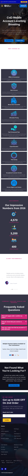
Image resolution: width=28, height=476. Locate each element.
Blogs (3, 462)
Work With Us (17, 460)
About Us (8, 460)
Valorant (3, 433)
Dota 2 (3, 429)
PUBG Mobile (4, 452)
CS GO (3, 447)
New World (4, 454)
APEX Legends (5, 431)
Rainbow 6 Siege (18, 444)
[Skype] (2, 469)
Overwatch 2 (17, 433)
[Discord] (5, 469)
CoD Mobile (4, 444)
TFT (2, 436)
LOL (15, 431)
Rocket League (5, 438)
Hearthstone (17, 436)
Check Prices (9, 462)
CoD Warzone (17, 438)
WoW (15, 449)
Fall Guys (16, 429)
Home (2, 460)
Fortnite (3, 449)
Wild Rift (16, 447)
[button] (2, 6)
